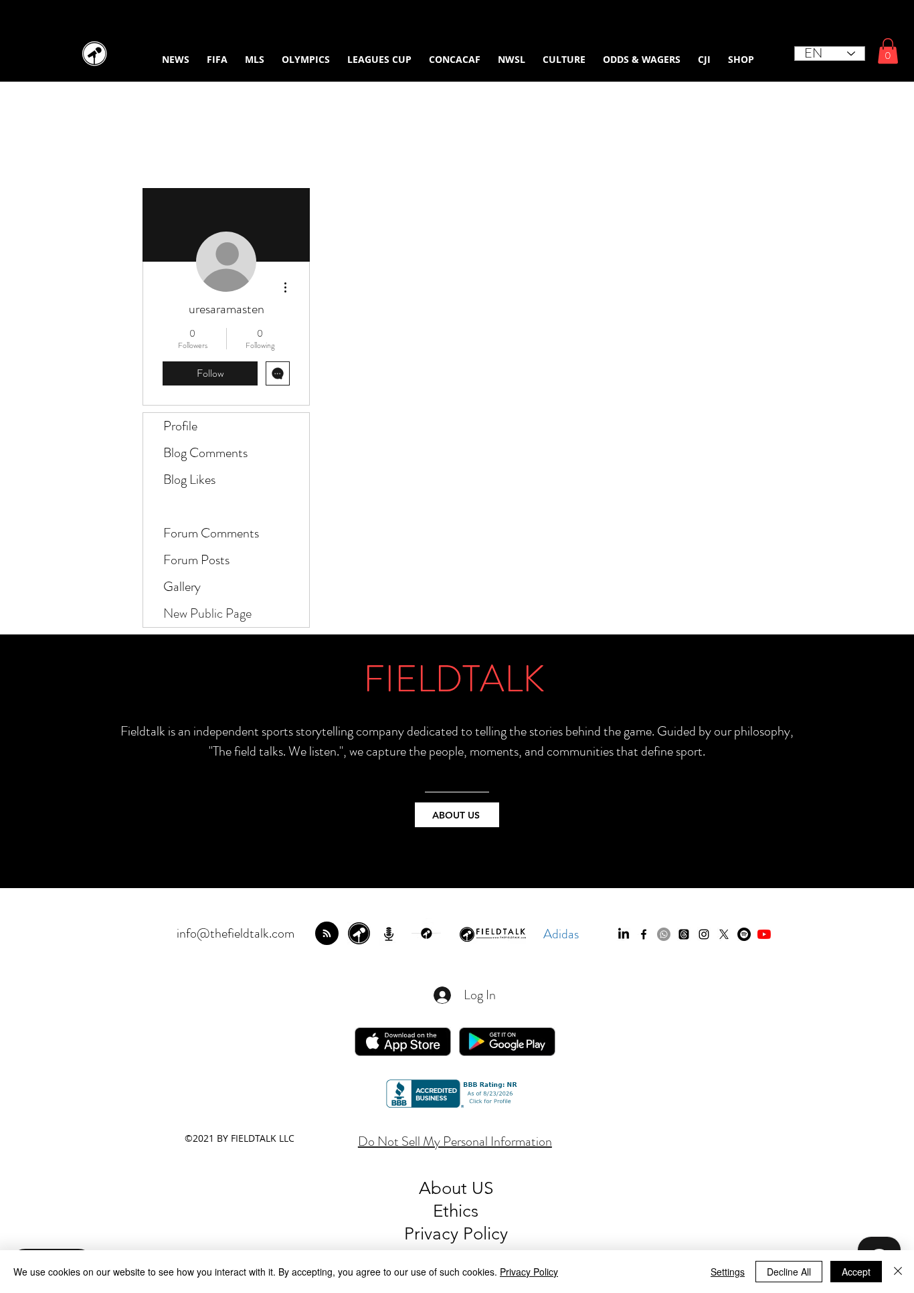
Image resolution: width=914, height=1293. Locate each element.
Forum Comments (211, 533)
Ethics (455, 1211)
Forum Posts (196, 560)
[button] (888, 51)
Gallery (182, 586)
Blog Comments (205, 452)
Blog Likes (189, 479)
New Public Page (207, 613)
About (445, 1188)
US (482, 1188)
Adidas (561, 934)
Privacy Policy (529, 1271)
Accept (856, 1271)
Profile (180, 426)
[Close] (898, 1271)
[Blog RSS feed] (327, 934)
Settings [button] (728, 1271)
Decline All (789, 1271)
